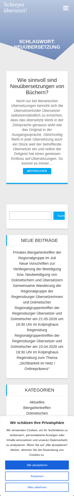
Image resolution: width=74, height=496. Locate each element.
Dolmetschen (37, 413)
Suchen (61, 215)
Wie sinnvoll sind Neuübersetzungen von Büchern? (37, 86)
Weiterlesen (37, 171)
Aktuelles (37, 402)
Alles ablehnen (37, 487)
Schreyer (15, 7)
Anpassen (37, 476)
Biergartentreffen (37, 408)
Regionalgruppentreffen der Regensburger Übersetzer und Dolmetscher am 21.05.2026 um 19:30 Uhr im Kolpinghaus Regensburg (37, 319)
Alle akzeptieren (37, 465)
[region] (37, 456)
